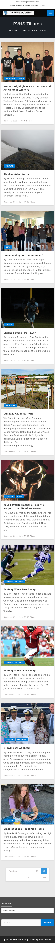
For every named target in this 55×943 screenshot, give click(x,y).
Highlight (10, 78)
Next (44, 878)
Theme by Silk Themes (40, 940)
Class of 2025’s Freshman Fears (23, 829)
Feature (9, 166)
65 (37, 871)
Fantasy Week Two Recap (19, 589)
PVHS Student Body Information (24, 6)
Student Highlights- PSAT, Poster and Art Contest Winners (27, 88)
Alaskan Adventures (16, 174)
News (21, 78)
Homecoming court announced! (23, 255)
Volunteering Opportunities (27, 2)
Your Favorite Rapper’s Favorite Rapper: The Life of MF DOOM (23, 507)
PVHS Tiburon (27, 121)
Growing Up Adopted (16, 748)
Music (20, 497)
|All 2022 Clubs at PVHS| (18, 413)
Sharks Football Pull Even (19, 332)
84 (29, 878)
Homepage (13, 31)
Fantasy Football (14, 581)
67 (16, 878)
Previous (13, 871)
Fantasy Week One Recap (19, 670)
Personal (21, 740)
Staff (42, 6)
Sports (9, 324)
